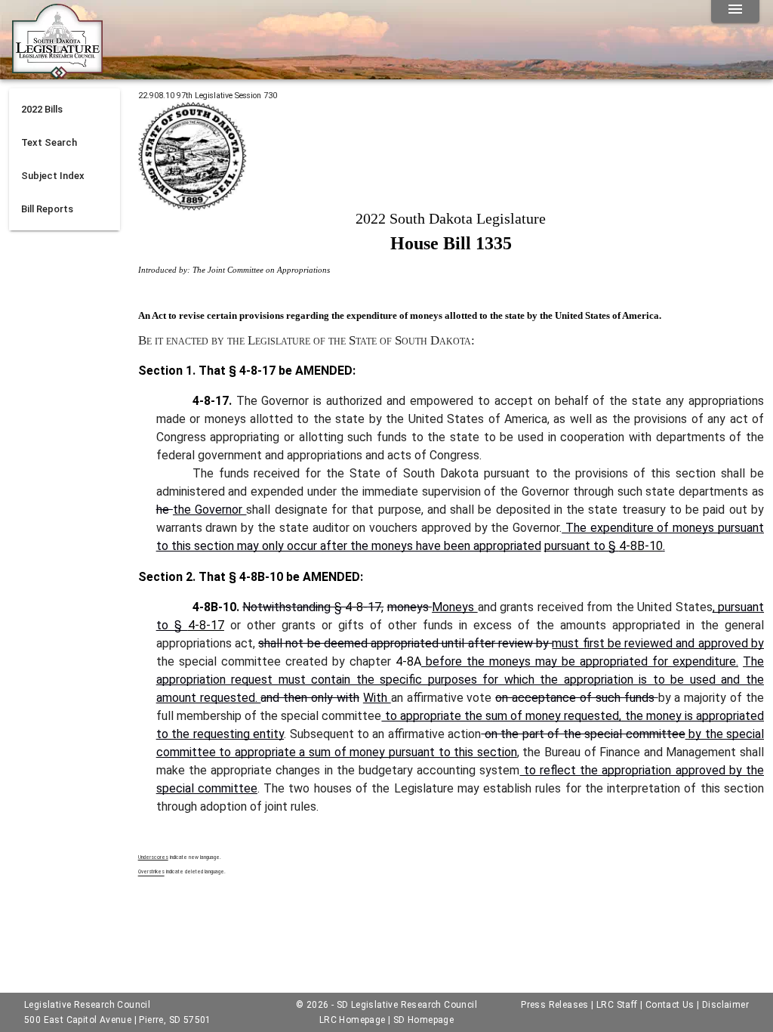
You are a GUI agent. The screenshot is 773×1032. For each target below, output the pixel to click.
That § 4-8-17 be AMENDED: (276, 370)
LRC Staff (617, 1005)
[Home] (57, 73)
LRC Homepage (352, 1020)
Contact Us (669, 1005)
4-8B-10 (641, 546)
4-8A (408, 661)
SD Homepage (423, 1020)
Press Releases (555, 1005)
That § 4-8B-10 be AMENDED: (279, 577)
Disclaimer (725, 1005)
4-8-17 (363, 607)
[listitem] (64, 109)
